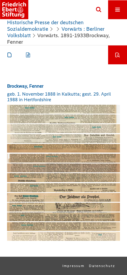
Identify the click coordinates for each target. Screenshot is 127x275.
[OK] (98, 9)
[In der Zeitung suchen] (117, 54)
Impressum (73, 266)
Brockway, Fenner (25, 86)
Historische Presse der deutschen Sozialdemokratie (45, 25)
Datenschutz (102, 266)
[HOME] (14, 9)
